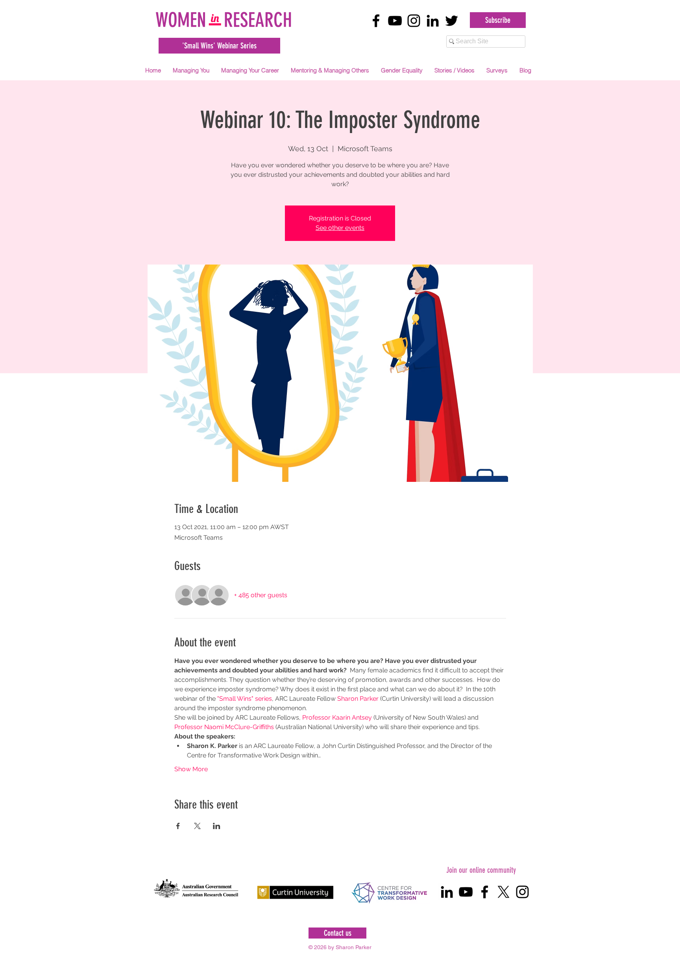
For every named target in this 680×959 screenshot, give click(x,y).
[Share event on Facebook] (178, 826)
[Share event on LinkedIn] (216, 826)
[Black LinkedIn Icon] (432, 20)
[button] (191, 70)
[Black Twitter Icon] (451, 20)
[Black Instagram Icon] (413, 20)
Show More (191, 769)
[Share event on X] (197, 826)
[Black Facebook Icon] (376, 20)
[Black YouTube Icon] (394, 20)
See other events (340, 227)
